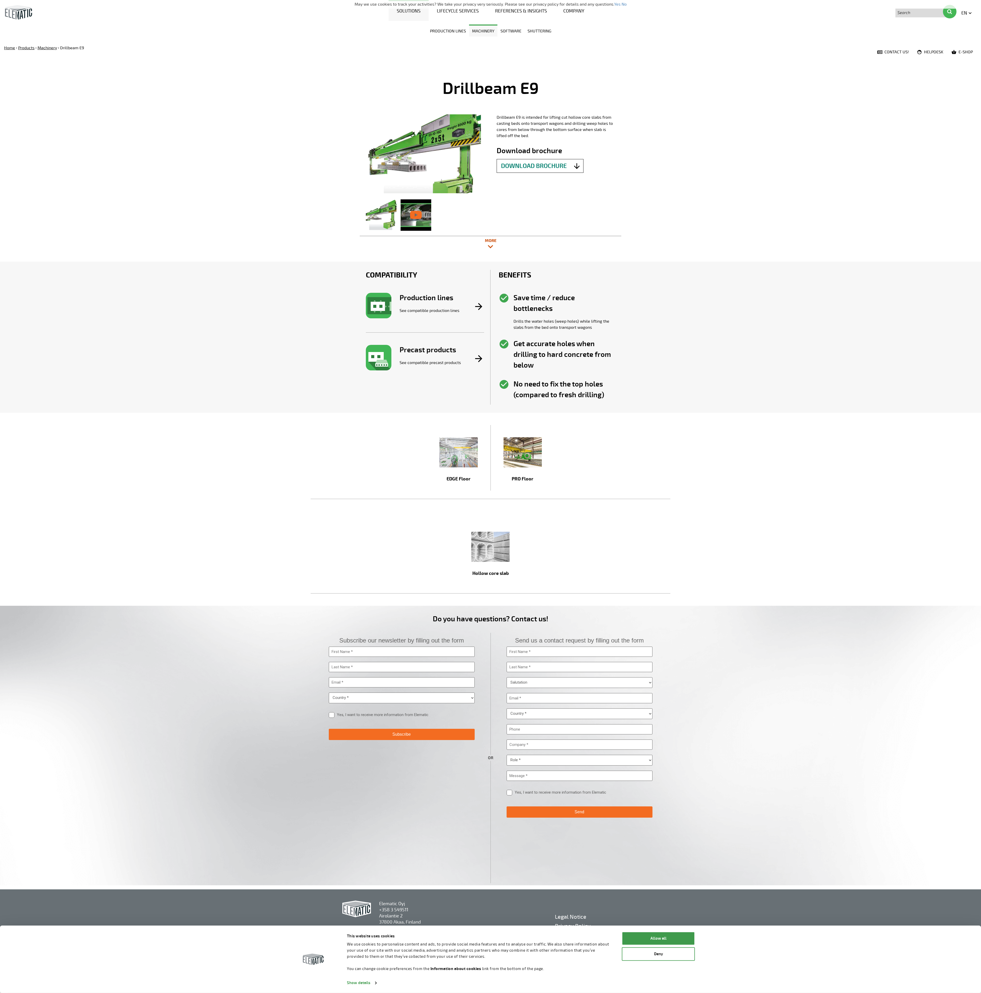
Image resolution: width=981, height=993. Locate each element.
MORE (513, 243)
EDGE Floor (459, 479)
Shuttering (539, 31)
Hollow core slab (490, 573)
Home (9, 48)
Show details (358, 982)
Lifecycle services (458, 11)
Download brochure (534, 166)
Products (26, 48)
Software (510, 31)
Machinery (483, 31)
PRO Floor (522, 479)
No (624, 4)
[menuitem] (409, 10)
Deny (658, 953)
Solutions (409, 11)
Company (573, 11)
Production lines (448, 31)
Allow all (658, 938)
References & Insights (521, 11)
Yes (617, 4)
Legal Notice (570, 916)
